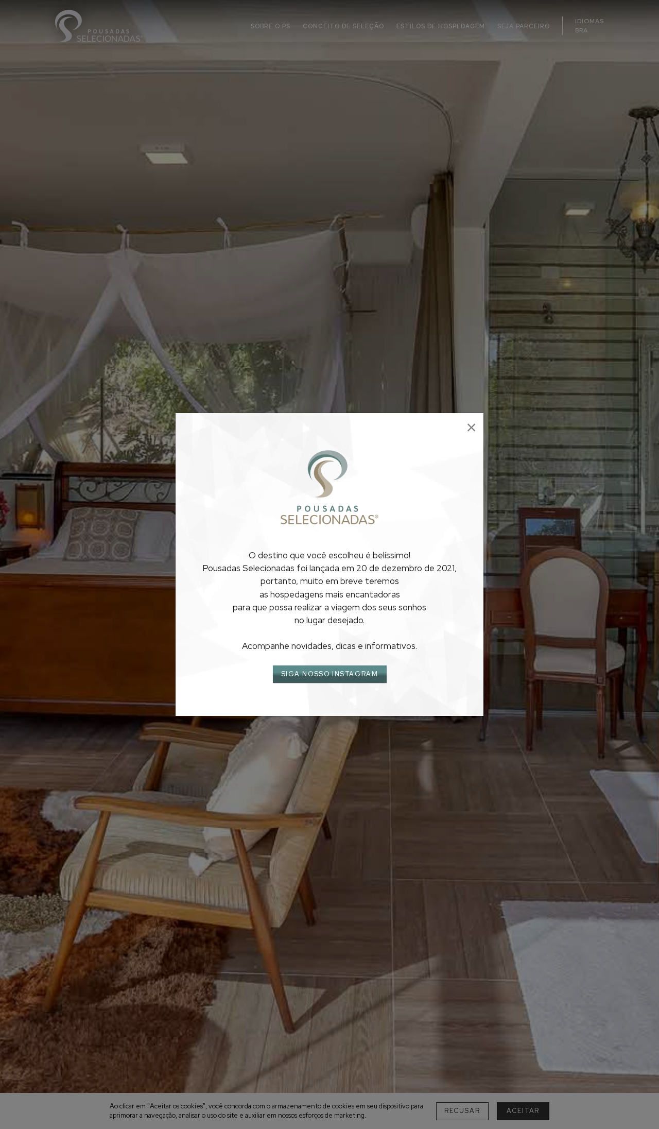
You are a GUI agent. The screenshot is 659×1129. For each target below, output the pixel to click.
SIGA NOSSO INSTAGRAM (329, 674)
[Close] (471, 427)
